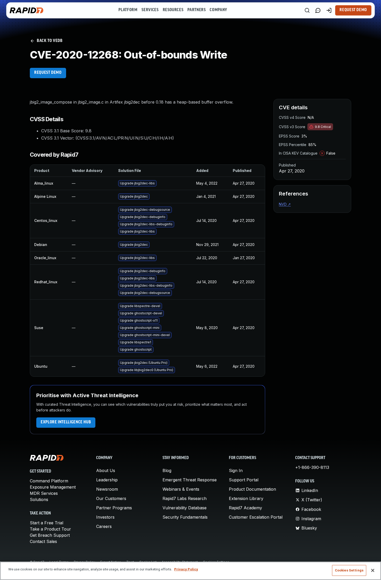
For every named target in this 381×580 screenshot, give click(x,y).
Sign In (236, 470)
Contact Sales (43, 541)
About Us (105, 470)
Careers (104, 526)
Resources (173, 10)
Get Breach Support (50, 535)
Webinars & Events (181, 489)
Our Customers (111, 498)
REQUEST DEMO (48, 73)
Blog (167, 470)
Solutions (39, 499)
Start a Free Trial (46, 522)
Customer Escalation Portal (256, 517)
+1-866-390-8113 (312, 467)
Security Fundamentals (185, 517)
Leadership (107, 479)
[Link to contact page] (318, 10)
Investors (105, 517)
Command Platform (49, 480)
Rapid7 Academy (245, 507)
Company (218, 10)
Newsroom (107, 489)
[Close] (372, 570)
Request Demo (353, 10)
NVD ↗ (285, 204)
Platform (127, 10)
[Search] (307, 10)
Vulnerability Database (185, 507)
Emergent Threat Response (190, 479)
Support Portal (243, 479)
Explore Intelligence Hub (66, 422)
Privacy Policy (186, 569)
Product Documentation (252, 489)
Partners (196, 10)
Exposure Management (53, 487)
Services (150, 10)
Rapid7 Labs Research (185, 498)
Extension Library (246, 498)
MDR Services (44, 493)
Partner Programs (114, 507)
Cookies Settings (349, 570)
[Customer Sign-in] (329, 10)
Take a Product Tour (50, 529)
